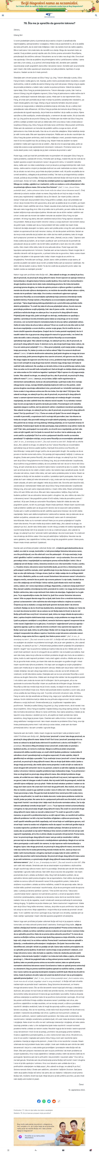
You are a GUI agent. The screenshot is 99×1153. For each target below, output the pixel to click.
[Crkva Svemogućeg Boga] (49, 15)
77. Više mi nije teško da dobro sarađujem (37, 1110)
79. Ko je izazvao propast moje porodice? (35, 1113)
